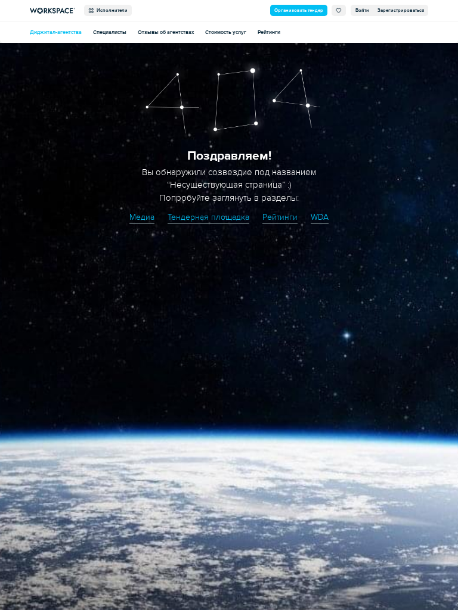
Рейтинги (269, 32)
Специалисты (109, 32)
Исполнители (111, 10)
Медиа (141, 217)
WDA (320, 217)
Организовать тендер (298, 10)
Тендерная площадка (208, 217)
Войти (362, 10)
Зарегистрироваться (400, 10)
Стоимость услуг (225, 32)
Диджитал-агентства (56, 32)
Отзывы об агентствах (166, 32)
